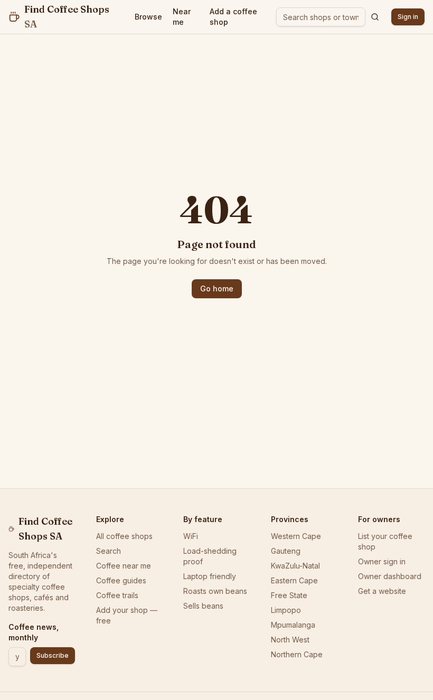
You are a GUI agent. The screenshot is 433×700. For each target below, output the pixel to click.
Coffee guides (121, 580)
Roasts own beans (215, 591)
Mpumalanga (293, 624)
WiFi (190, 536)
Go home (216, 288)
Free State (289, 595)
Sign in (408, 17)
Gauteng (285, 550)
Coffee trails (117, 595)
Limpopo (286, 610)
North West (290, 639)
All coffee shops (124, 536)
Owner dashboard (389, 576)
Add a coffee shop (233, 16)
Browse (148, 16)
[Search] (375, 16)
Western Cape (296, 536)
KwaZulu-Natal (295, 565)
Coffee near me (123, 565)
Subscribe (52, 655)
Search (108, 550)
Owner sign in (382, 561)
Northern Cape (297, 654)
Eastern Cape (294, 580)
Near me (182, 16)
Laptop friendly (209, 576)
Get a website (382, 591)
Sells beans (203, 605)
